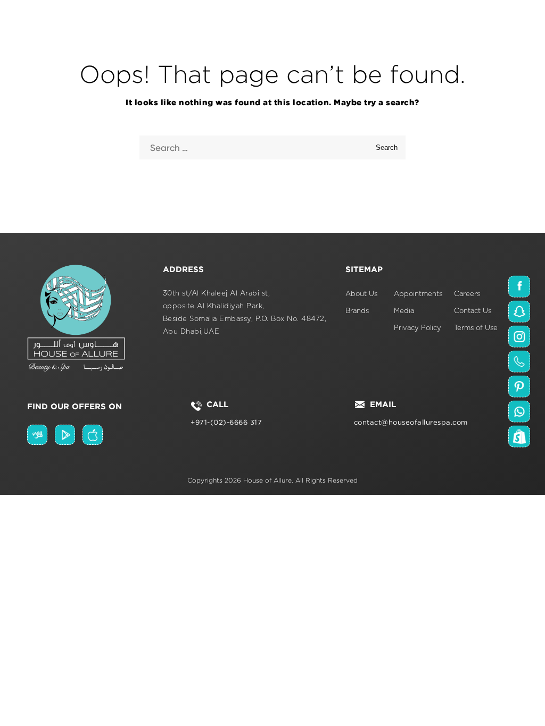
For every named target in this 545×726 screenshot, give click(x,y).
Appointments (418, 294)
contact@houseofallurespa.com (411, 422)
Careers (467, 294)
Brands (357, 311)
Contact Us (472, 311)
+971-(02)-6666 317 (226, 422)
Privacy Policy (417, 328)
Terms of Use (476, 328)
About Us (361, 294)
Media (404, 311)
